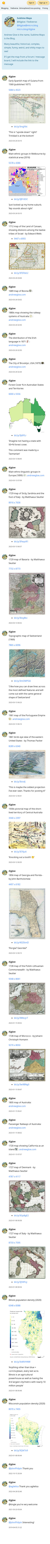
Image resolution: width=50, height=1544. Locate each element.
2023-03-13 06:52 (15, 623)
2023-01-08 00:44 (15, 1455)
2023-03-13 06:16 (15, 724)
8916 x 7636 (14, 502)
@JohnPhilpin (15, 1468)
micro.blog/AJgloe (26, 29)
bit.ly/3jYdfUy (20, 1281)
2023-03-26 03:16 (15, 141)
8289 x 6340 (14, 746)
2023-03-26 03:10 (15, 213)
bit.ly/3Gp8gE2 (21, 1215)
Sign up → (43, 2)
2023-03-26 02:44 (15, 372)
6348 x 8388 (14, 1305)
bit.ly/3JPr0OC (21, 199)
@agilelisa (14, 1486)
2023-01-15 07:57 (15, 1154)
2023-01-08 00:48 (15, 1390)
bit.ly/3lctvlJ (19, 781)
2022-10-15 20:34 (15, 1473)
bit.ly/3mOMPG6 (22, 680)
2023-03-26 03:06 (15, 278)
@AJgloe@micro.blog (27, 25)
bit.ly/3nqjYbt (20, 126)
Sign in (31, 2)
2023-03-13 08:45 (15, 459)
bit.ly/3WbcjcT (21, 1017)
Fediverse (14, 8)
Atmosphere (24, 8)
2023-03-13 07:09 (15, 480)
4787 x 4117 (14, 1176)
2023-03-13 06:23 (15, 702)
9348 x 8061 (14, 978)
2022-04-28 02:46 (15, 1491)
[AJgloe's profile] (4, 78)
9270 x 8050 (14, 1045)
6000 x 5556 (14, 393)
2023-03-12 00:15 (15, 953)
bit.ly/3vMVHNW (22, 1361)
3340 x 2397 (14, 817)
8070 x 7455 (14, 1409)
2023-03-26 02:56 (15, 325)
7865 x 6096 (14, 645)
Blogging (4, 8)
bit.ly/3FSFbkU (21, 272)
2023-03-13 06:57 (15, 546)
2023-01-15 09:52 (15, 1023)
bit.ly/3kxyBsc (21, 617)
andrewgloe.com (17, 294)
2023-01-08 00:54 (15, 1287)
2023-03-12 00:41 (15, 796)
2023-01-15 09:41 (15, 1111)
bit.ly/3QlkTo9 (21, 1450)
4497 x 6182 (14, 884)
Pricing (45, 8)
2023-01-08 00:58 (15, 1220)
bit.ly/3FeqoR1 (21, 541)
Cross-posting (34, 8)
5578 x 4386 (14, 162)
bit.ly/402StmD (21, 942)
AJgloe (12, 76)
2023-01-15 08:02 (15, 1133)
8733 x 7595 (14, 1242)
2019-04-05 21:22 (15, 1527)
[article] (25, 109)
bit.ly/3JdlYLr (20, 435)
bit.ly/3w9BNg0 (21, 1084)
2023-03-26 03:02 (15, 299)
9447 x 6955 (20, 238)
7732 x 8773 (14, 568)
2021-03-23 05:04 (15, 1509)
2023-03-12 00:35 (15, 862)
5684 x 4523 (14, 89)
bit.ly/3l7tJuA (20, 851)
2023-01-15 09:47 (15, 1089)
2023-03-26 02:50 (15, 350)
